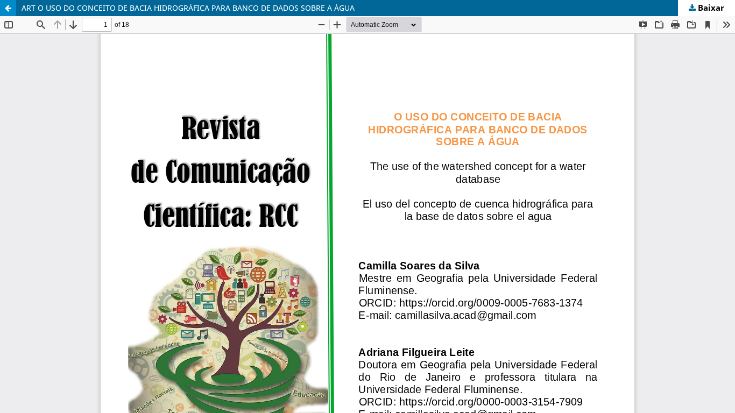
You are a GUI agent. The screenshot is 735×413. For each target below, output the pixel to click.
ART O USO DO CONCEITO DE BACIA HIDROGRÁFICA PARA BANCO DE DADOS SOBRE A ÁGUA (188, 8)
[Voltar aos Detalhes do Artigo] (8, 8)
